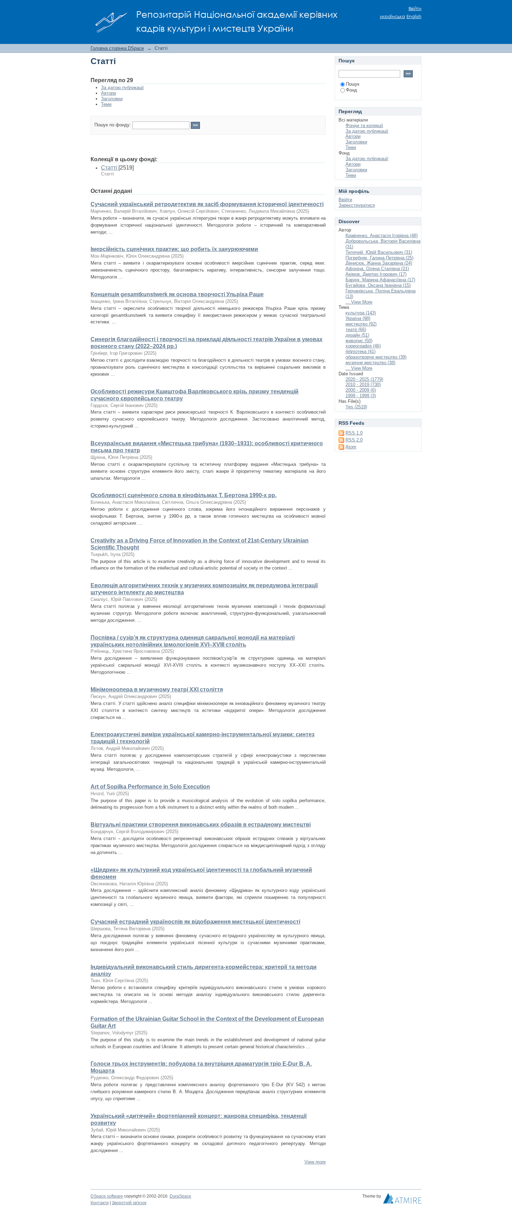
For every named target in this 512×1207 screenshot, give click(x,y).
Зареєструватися (357, 205)
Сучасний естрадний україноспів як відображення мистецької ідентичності (195, 922)
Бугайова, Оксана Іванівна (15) (378, 285)
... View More (359, 302)
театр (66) (356, 329)
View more (315, 1162)
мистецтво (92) (361, 324)
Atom (351, 446)
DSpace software (107, 1196)
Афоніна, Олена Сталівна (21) (377, 268)
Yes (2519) (356, 406)
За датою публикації (122, 87)
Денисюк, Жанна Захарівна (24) (379, 263)
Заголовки (112, 98)
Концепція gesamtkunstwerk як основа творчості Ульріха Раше (177, 294)
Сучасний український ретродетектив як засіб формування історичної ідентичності (207, 204)
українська (392, 16)
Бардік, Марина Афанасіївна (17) (380, 279)
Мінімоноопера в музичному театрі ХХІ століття (157, 689)
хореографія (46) (363, 345)
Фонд (351, 90)
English (413, 16)
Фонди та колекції (364, 125)
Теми (106, 104)
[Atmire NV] (402, 1200)
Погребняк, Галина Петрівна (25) (379, 257)
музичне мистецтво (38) (370, 362)
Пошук (352, 84)
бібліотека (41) (360, 351)
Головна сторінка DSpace (117, 48)
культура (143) (361, 312)
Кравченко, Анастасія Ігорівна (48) (382, 235)
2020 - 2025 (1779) (364, 379)
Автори (108, 93)
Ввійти (415, 8)
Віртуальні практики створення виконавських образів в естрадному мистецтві (201, 825)
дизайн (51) (357, 335)
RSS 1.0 (354, 433)
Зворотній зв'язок (129, 1202)
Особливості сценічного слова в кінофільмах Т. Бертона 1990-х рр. (184, 495)
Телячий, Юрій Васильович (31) (379, 252)
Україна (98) (358, 318)
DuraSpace (180, 1196)
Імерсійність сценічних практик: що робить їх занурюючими (174, 249)
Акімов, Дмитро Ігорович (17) (376, 274)
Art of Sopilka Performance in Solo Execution (150, 787)
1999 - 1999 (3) (361, 395)
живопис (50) (359, 340)
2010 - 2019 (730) (363, 384)
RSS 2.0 (354, 439)
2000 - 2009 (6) (361, 390)
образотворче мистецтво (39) (376, 357)
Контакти (100, 1202)
